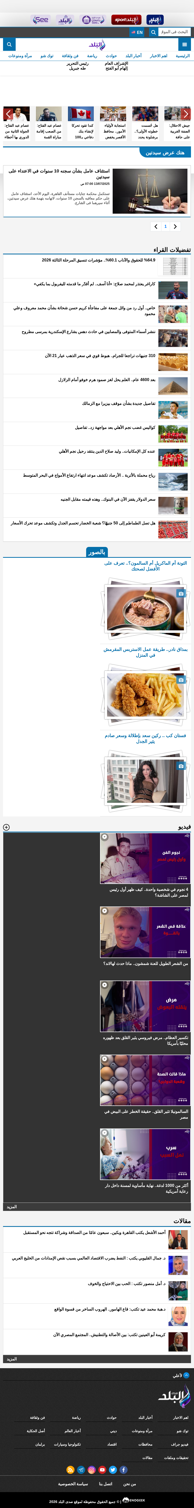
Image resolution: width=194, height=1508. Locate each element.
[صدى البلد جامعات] (92, 20)
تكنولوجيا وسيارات (67, 1444)
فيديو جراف (179, 1444)
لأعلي (178, 1375)
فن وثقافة (70, 56)
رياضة (92, 56)
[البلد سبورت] (126, 20)
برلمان (40, 1444)
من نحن (129, 1484)
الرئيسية (183, 56)
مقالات (147, 1458)
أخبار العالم (73, 1431)
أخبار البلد (133, 56)
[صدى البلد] (96, 44)
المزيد (12, 1207)
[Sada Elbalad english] (40, 20)
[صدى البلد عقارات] (65, 20)
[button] (186, 114)
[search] (9, 44)
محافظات (145, 1444)
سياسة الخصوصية (73, 1484)
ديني (113, 1431)
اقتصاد (112, 1444)
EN (139, 32)
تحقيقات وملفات (176, 1458)
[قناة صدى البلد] (155, 20)
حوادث (111, 56)
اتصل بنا (105, 1484)
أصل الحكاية (36, 1431)
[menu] (184, 44)
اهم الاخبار (158, 56)
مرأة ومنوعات (20, 56)
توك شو (47, 56)
